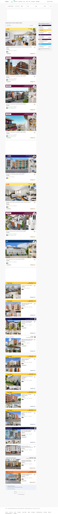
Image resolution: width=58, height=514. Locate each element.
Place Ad (48, 1)
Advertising (45, 512)
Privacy (15, 512)
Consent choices (24, 512)
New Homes (20, 1)
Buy (11, 1)
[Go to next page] (26, 492)
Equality (29, 512)
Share (27, 1)
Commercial (33, 1)
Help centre (49, 512)
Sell (29, 1)
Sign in (51, 1)
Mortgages (37, 1)
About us (6, 512)
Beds (36, 6)
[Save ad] (35, 47)
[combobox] (15, 6)
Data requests (33, 512)
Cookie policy (19, 512)
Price (28, 6)
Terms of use (11, 512)
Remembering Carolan (39, 512)
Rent (24, 1)
